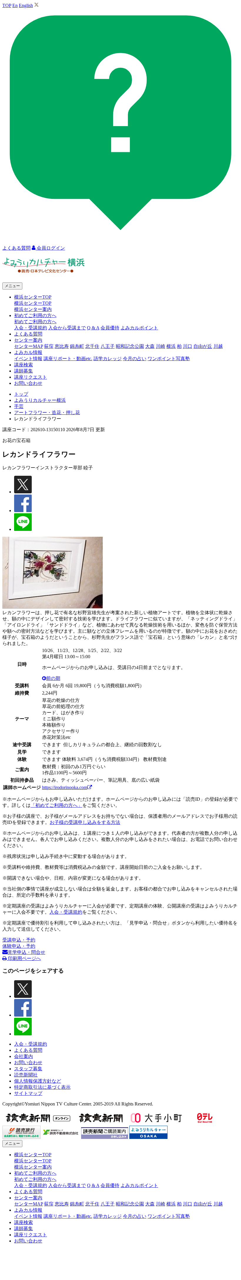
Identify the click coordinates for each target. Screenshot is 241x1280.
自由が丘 (202, 346)
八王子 (108, 346)
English (26, 5)
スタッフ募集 (28, 1068)
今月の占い (134, 358)
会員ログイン (50, 247)
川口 (187, 346)
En (15, 5)
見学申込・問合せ (26, 952)
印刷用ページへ (24, 958)
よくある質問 (28, 333)
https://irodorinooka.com (64, 787)
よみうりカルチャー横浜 (40, 400)
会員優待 (110, 327)
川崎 (160, 346)
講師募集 (23, 370)
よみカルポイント (139, 327)
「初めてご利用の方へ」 (56, 805)
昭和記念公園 (130, 346)
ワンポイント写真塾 (169, 358)
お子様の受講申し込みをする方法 (85, 822)
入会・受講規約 (30, 327)
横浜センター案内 (33, 309)
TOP (6, 5)
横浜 (171, 346)
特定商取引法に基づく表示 (42, 1087)
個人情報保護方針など (37, 1080)
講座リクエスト (30, 377)
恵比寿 (62, 346)
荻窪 (48, 346)
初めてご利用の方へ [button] (35, 315)
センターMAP (28, 346)
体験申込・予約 (18, 946)
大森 (150, 346)
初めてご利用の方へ (35, 321)
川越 (218, 346)
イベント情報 (28, 358)
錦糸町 (77, 346)
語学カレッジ (107, 358)
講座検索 (23, 364)
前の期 (53, 678)
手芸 (19, 406)
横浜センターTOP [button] (32, 296)
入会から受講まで (67, 327)
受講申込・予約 (18, 939)
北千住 (92, 346)
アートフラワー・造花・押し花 (47, 412)
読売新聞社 (26, 1074)
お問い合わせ (28, 383)
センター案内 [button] (28, 340)
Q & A (93, 327)
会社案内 (23, 1056)
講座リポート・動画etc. (67, 358)
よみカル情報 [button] (28, 352)
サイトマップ (28, 1093)
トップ (21, 394)
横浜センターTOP (32, 303)
